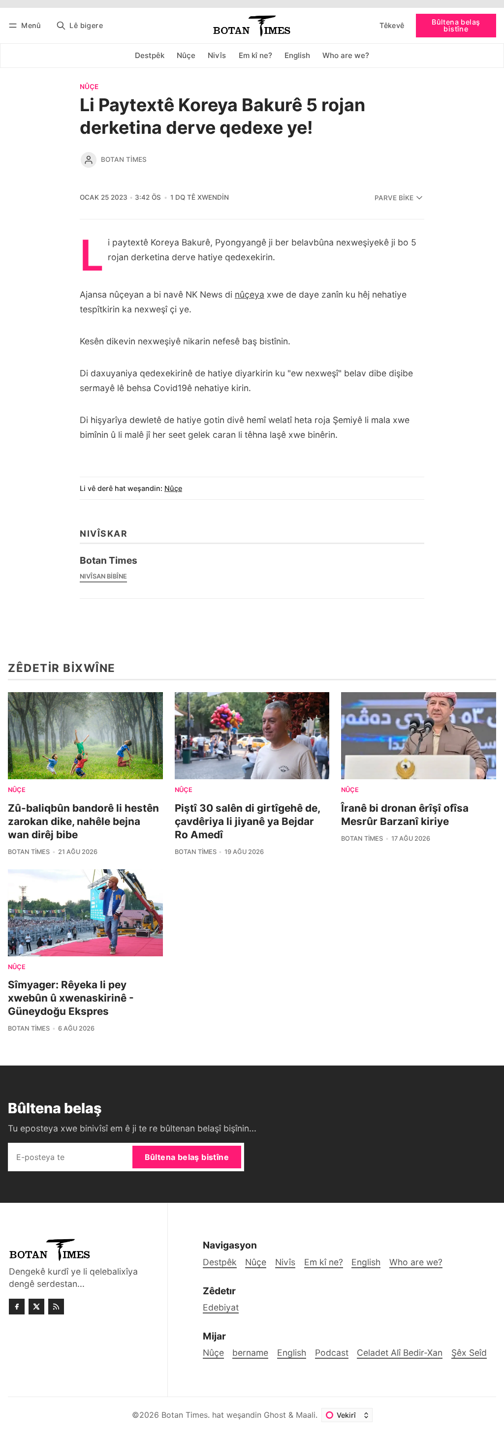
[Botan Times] (88, 160)
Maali (305, 1415)
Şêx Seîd (469, 1352)
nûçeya (249, 294)
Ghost (275, 1415)
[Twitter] (36, 1306)
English (291, 1352)
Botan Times (124, 159)
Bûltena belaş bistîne (456, 25)
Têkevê (391, 25)
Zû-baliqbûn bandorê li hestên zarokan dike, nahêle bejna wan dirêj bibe (83, 821)
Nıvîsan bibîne (103, 576)
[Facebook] (17, 1306)
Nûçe (89, 87)
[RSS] (56, 1306)
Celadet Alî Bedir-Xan (399, 1352)
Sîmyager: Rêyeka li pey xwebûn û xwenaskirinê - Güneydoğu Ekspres (71, 997)
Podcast (331, 1352)
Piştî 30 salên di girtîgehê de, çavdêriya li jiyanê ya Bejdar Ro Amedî (247, 821)
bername (250, 1352)
